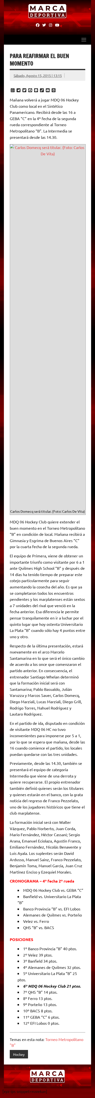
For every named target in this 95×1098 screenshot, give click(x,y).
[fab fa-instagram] (50, 24)
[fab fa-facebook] (37, 24)
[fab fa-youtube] (57, 24)
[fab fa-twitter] (44, 24)
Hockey (19, 1054)
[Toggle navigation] (84, 39)
